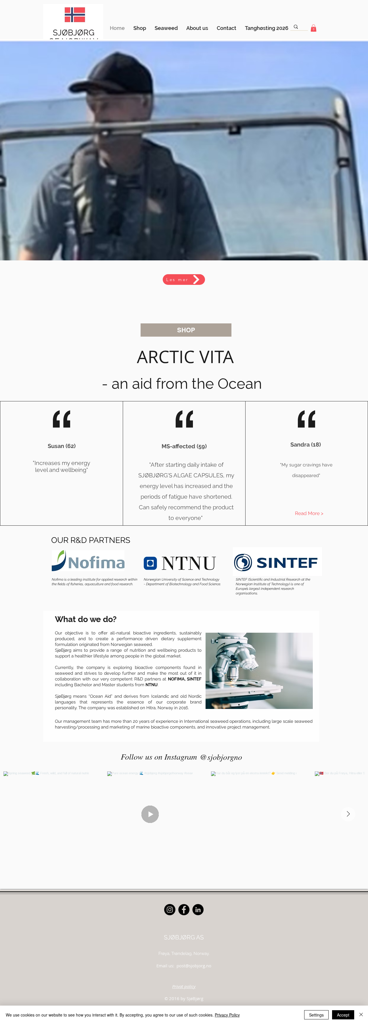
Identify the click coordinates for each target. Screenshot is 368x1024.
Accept (343, 1015)
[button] (313, 28)
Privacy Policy (227, 1015)
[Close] (361, 1014)
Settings (316, 1015)
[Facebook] (183, 909)
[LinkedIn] (198, 909)
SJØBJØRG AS (184, 937)
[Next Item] (348, 814)
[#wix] (247, 756)
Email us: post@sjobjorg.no (183, 965)
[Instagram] (169, 909)
